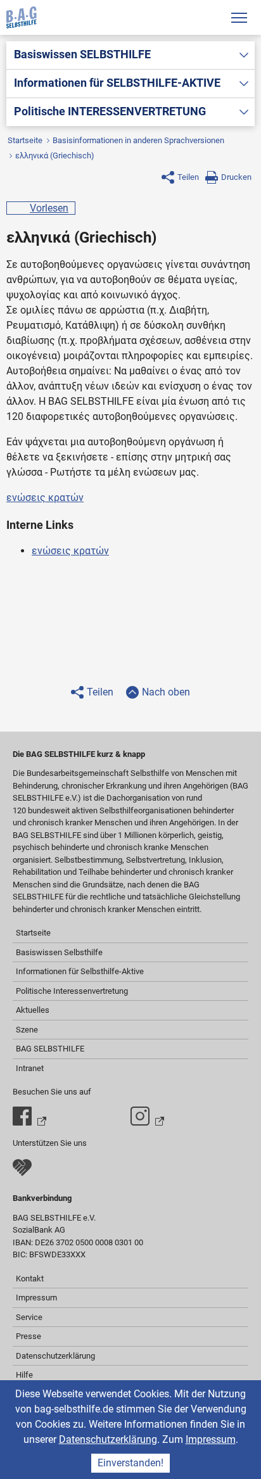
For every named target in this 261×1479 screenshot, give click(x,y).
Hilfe (24, 1375)
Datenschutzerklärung (108, 1439)
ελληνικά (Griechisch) (54, 155)
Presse (28, 1336)
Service (29, 1317)
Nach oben (166, 692)
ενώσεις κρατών (45, 498)
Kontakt (30, 1278)
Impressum (211, 1439)
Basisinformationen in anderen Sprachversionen (138, 140)
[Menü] (239, 17)
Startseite (25, 140)
